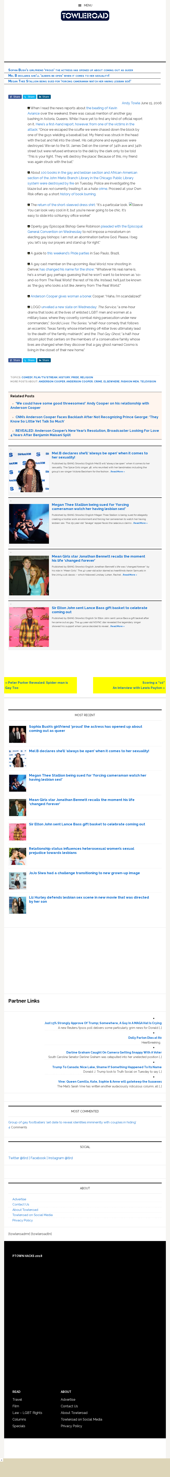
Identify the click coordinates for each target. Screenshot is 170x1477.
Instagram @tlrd (60, 1158)
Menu (88, 5)
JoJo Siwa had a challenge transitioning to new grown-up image (84, 873)
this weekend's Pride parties (68, 253)
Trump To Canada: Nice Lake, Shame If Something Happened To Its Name (107, 1067)
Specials (18, 1426)
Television (148, 381)
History (64, 377)
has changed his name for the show (67, 269)
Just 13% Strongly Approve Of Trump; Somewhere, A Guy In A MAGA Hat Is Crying (103, 1023)
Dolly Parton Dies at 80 (145, 1037)
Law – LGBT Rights (27, 1413)
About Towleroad (25, 1210)
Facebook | (39, 1158)
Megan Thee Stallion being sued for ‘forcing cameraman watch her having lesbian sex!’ (69, 81)
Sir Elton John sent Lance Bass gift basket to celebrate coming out (87, 824)
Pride (75, 377)
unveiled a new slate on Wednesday (68, 307)
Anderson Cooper (44, 296)
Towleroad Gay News (85, 16)
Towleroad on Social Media (32, 1215)
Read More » (118, 471)
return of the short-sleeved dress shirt (66, 205)
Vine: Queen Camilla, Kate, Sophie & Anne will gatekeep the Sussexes (110, 1081)
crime (103, 189)
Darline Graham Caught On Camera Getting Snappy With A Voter (114, 1052)
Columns (19, 1419)
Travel (17, 1400)
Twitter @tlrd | (19, 1158)
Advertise (19, 1199)
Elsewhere (111, 381)
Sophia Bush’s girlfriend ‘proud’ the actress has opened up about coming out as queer (70, 70)
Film (15, 1406)
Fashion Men (130, 381)
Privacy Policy (22, 1220)
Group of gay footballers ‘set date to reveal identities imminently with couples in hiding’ (72, 1122)
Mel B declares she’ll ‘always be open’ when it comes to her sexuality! (58, 76)
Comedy (27, 377)
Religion (86, 377)
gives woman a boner (74, 296)
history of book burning (78, 194)
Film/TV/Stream (45, 377)
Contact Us (20, 1204)
